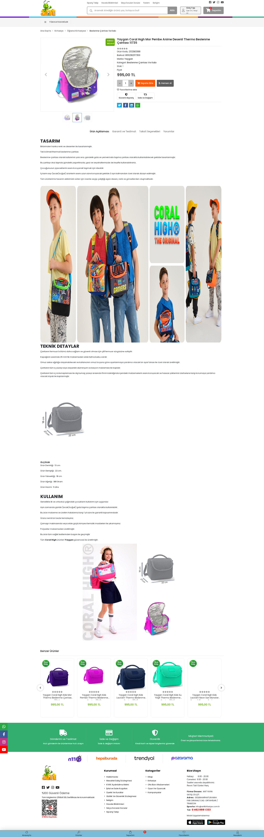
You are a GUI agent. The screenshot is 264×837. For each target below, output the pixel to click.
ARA (172, 10)
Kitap (150, 776)
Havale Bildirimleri (109, 3)
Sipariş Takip (92, 3)
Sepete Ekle (147, 83)
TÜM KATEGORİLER (58, 21)
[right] (221, 687)
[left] (40, 687)
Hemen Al (166, 83)
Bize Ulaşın (194, 770)
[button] (45, 74)
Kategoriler (152, 770)
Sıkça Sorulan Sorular (130, 3)
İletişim (156, 3)
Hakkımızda (112, 776)
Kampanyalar (154, 792)
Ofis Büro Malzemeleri (158, 784)
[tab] (99, 131)
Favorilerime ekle (128, 89)
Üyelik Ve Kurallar (114, 792)
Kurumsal (110, 770)
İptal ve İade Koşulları (116, 788)
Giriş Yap (190, 7)
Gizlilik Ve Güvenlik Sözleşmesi (121, 796)
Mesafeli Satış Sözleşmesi (119, 780)
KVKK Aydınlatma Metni (117, 784)
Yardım (146, 3)
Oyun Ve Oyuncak (156, 788)
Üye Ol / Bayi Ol (191, 11)
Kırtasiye (152, 780)
